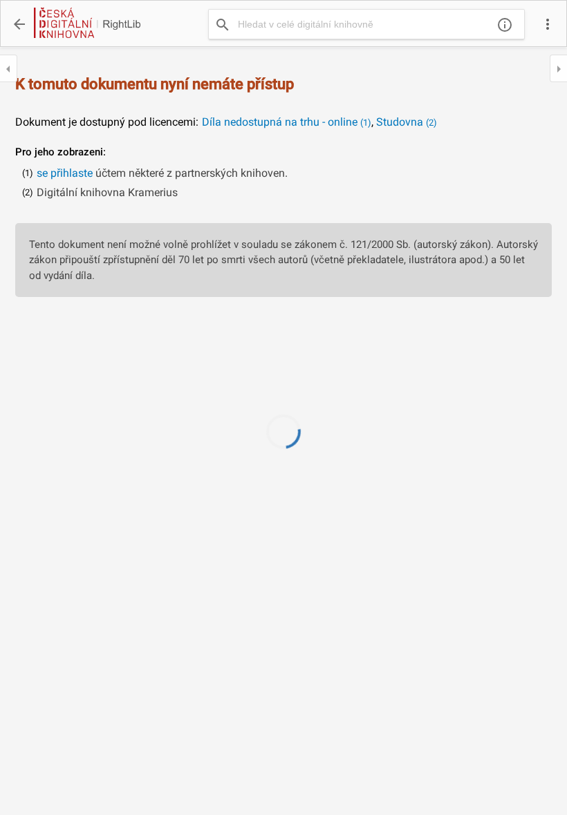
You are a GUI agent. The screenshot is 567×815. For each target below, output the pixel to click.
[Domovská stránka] (86, 24)
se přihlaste (65, 173)
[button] (547, 24)
